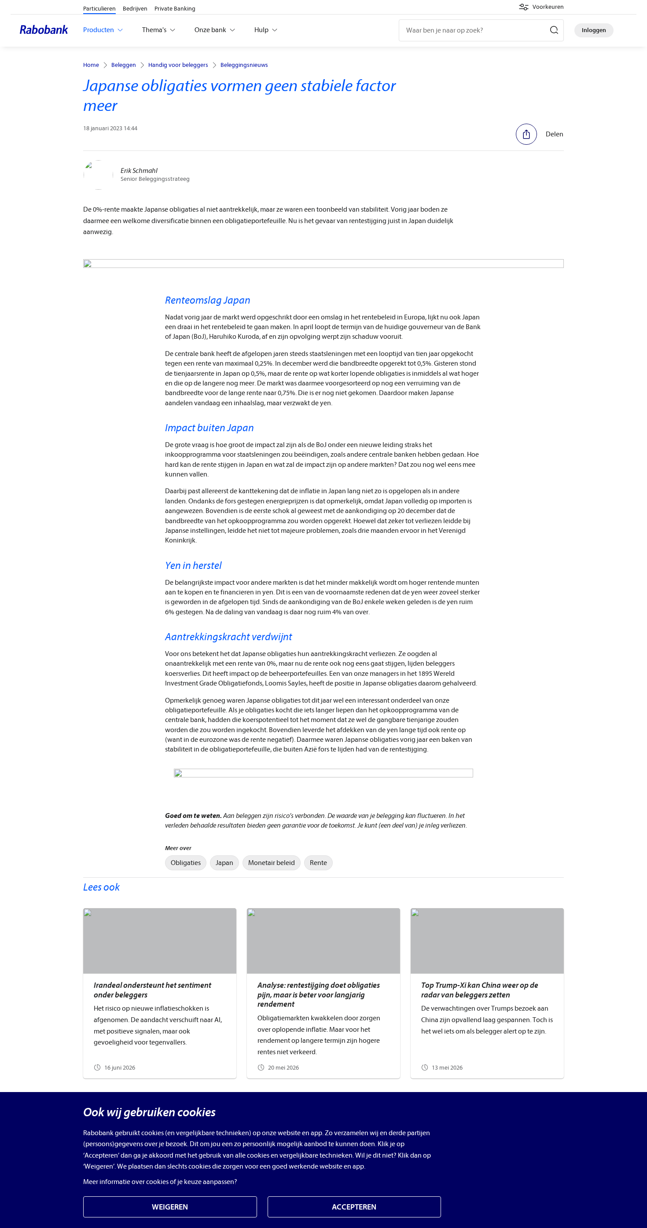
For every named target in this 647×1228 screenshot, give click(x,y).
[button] (541, 7)
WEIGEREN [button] (170, 1207)
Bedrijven (135, 8)
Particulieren (99, 8)
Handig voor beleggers (178, 65)
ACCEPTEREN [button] (354, 1207)
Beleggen (123, 65)
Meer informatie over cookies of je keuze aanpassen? (160, 1182)
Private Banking (174, 8)
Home (91, 65)
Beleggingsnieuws (244, 65)
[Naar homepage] (46, 30)
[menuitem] (185, 862)
